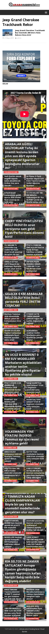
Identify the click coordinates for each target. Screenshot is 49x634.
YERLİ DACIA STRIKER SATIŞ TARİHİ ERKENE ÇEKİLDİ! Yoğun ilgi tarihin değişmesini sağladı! (35, 317)
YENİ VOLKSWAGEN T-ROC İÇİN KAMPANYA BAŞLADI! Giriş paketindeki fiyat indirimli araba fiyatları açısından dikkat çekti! (34, 607)
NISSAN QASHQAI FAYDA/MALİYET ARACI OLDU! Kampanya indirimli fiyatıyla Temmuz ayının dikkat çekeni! (13, 454)
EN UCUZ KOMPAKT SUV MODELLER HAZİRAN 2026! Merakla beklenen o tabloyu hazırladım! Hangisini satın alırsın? (35, 592)
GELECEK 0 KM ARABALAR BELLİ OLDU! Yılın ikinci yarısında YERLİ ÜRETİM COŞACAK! (24, 300)
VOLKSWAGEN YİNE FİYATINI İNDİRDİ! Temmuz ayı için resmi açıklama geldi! (22, 437)
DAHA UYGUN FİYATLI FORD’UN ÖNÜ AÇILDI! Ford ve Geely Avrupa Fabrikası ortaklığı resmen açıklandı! (35, 249)
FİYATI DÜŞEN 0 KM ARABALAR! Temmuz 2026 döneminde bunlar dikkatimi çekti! (12, 387)
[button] (45, 12)
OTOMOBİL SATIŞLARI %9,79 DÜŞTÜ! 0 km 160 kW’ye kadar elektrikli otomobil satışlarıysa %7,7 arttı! (12, 471)
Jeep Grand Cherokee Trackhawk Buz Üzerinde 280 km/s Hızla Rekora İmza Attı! (30, 32)
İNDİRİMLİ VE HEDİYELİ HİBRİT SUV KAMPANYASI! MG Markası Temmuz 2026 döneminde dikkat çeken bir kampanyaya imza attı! (13, 315)
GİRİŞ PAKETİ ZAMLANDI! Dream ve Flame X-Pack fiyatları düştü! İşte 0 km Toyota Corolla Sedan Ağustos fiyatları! (35, 178)
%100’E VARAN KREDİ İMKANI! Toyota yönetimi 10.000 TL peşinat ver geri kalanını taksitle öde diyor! (12, 593)
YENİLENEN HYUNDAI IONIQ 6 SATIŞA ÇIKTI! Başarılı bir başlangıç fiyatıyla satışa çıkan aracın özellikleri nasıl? (13, 265)
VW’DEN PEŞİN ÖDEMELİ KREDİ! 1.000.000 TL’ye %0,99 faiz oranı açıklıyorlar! (33, 266)
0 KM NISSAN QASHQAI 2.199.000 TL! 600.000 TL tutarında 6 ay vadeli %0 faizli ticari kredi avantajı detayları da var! (13, 247)
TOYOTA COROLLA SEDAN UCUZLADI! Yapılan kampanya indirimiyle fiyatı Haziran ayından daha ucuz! (12, 334)
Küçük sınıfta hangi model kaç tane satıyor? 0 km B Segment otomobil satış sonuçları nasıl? (35, 403)
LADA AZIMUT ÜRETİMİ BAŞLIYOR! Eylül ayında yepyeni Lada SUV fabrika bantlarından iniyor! (35, 542)
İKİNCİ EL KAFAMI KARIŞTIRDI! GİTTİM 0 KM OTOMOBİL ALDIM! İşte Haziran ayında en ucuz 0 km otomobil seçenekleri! (13, 523)
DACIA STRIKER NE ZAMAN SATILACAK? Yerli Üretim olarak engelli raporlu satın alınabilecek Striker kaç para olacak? (13, 178)
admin (19, 38)
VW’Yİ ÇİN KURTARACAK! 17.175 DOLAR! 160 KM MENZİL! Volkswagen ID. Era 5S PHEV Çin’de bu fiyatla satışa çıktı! (35, 195)
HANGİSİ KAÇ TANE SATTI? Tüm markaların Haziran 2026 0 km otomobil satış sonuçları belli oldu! (35, 455)
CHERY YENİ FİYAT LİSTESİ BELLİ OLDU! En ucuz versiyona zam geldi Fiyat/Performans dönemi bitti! (24, 229)
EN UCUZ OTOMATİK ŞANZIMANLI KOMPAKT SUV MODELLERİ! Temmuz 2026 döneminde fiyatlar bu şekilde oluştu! (13, 402)
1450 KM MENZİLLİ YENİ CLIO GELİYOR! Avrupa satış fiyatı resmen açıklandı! (12, 612)
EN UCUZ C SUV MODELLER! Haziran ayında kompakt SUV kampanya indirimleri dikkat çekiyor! (13, 541)
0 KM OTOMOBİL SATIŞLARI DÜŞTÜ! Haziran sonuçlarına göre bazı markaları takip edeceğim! (35, 473)
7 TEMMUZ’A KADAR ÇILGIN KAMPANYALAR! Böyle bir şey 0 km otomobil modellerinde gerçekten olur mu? (22, 504)
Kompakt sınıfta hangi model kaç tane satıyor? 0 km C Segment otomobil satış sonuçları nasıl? (34, 386)
